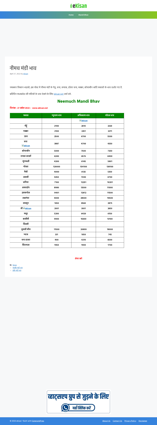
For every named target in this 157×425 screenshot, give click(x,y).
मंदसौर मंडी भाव (18, 268)
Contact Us (117, 421)
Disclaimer (143, 421)
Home (71, 15)
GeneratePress (38, 421)
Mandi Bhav (83, 15)
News (15, 265)
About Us (106, 421)
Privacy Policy (130, 421)
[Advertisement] (78, 38)
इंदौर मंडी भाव (17, 270)
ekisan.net (59, 94)
